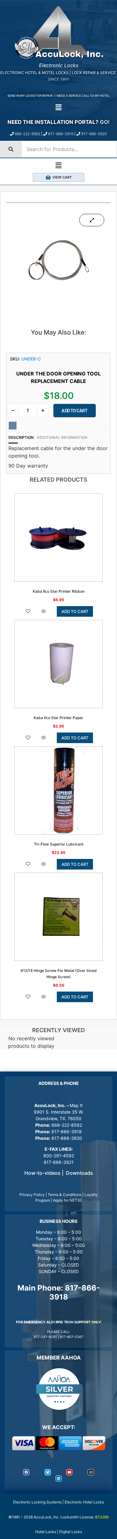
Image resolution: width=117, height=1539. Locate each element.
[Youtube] (69, 1472)
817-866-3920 (94, 133)
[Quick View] (43, 612)
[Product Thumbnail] (91, 220)
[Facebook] (26, 1472)
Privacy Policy (32, 1194)
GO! (105, 122)
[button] (58, 107)
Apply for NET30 (67, 1200)
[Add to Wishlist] (12, 425)
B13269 (102, 1517)
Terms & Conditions (64, 1194)
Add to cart (74, 410)
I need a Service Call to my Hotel (83, 95)
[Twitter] (48, 1472)
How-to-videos (42, 1173)
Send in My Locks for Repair (29, 95)
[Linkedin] (59, 1478)
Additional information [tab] (62, 437)
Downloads (79, 1173)
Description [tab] (21, 437)
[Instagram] (91, 1472)
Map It (76, 1105)
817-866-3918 (60, 133)
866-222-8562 (27, 133)
